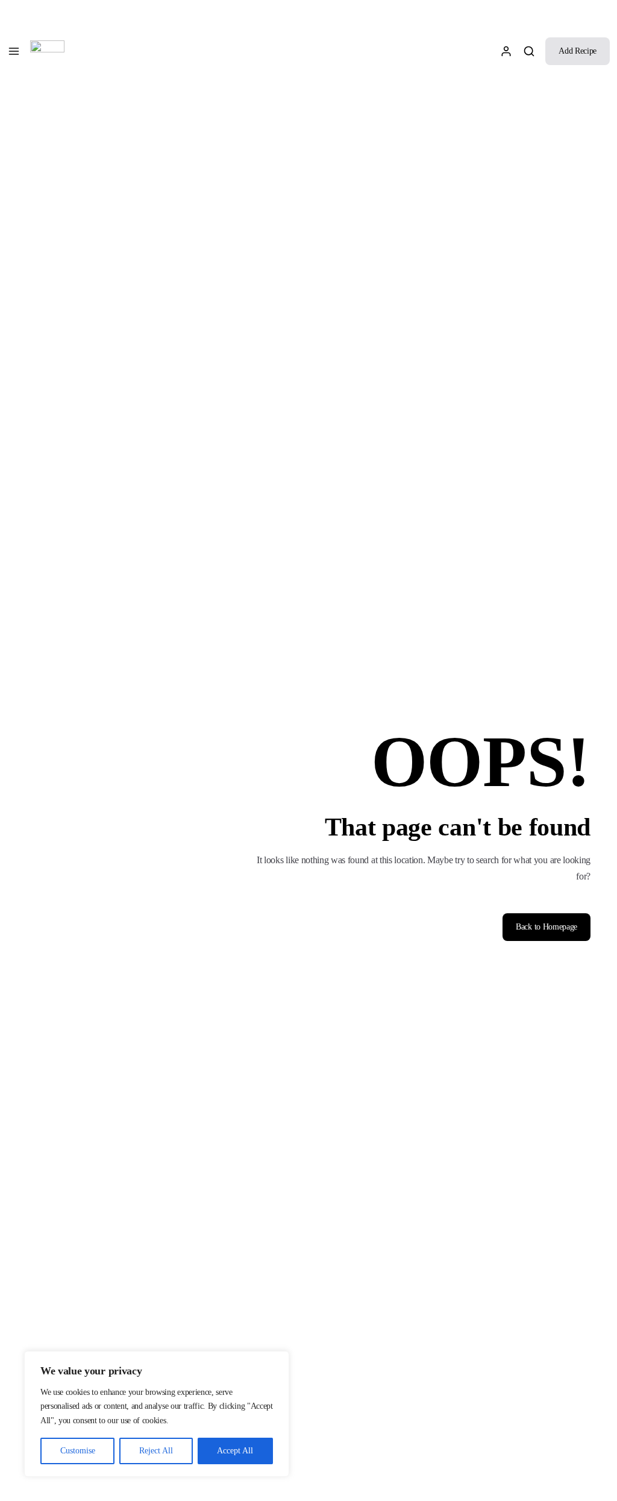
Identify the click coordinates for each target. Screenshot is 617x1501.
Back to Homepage (546, 926)
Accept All (235, 1450)
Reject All (156, 1450)
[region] (156, 1414)
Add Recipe (578, 50)
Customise (77, 1450)
